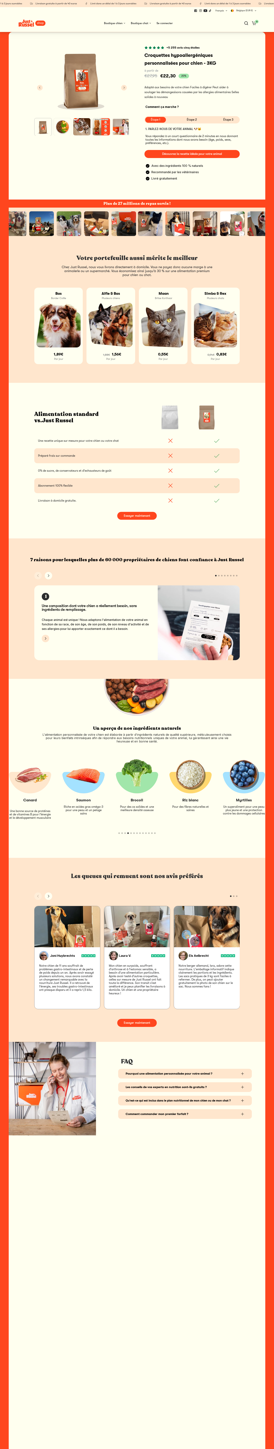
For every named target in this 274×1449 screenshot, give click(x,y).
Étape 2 (192, 119)
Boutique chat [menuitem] (139, 23)
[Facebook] (195, 10)
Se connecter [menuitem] (165, 23)
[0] (253, 23)
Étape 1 (155, 119)
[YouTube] (205, 10)
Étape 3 (228, 119)
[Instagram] (200, 10)
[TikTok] (210, 10)
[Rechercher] (246, 23)
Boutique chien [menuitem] (113, 23)
